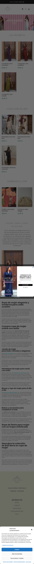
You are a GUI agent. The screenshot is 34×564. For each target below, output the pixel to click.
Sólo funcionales (17, 554)
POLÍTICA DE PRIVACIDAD (19, 561)
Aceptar (17, 549)
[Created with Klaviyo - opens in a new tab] (17, 297)
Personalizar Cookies (17, 558)
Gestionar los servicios (7, 545)
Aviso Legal (28, 561)
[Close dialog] (33, 267)
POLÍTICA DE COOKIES (8, 561)
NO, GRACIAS (25, 287)
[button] (31, 529)
